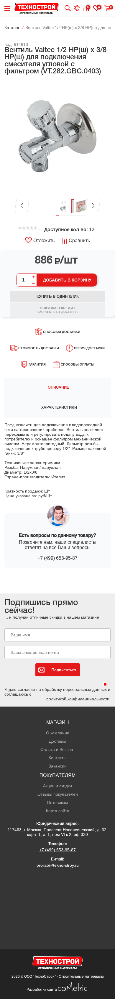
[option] (57, 135)
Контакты (57, 757)
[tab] (57, 388)
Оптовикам (57, 802)
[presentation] (57, 388)
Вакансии (57, 766)
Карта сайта (57, 810)
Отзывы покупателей (57, 794)
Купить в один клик (58, 296)
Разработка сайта (42, 989)
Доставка (57, 741)
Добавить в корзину (67, 280)
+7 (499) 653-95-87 (57, 558)
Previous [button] (22, 205)
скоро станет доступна (57, 309)
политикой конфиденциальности (77, 698)
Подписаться (63, 669)
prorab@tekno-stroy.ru (58, 865)
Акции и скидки (57, 786)
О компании (57, 733)
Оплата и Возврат (57, 749)
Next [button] (93, 205)
